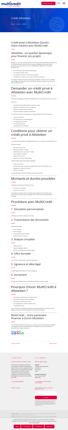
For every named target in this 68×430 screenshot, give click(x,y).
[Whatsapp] (23, 333)
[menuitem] (59, 3)
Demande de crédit (47, 3)
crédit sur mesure (52, 99)
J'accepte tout (26, 426)
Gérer (17, 426)
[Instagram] (17, 333)
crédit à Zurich (45, 79)
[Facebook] (12, 333)
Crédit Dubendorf (15, 343)
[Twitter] (20, 333)
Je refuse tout (38, 426)
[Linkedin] (15, 333)
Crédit (24, 24)
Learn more (49, 426)
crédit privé (15, 114)
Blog (13, 24)
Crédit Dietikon (53, 343)
